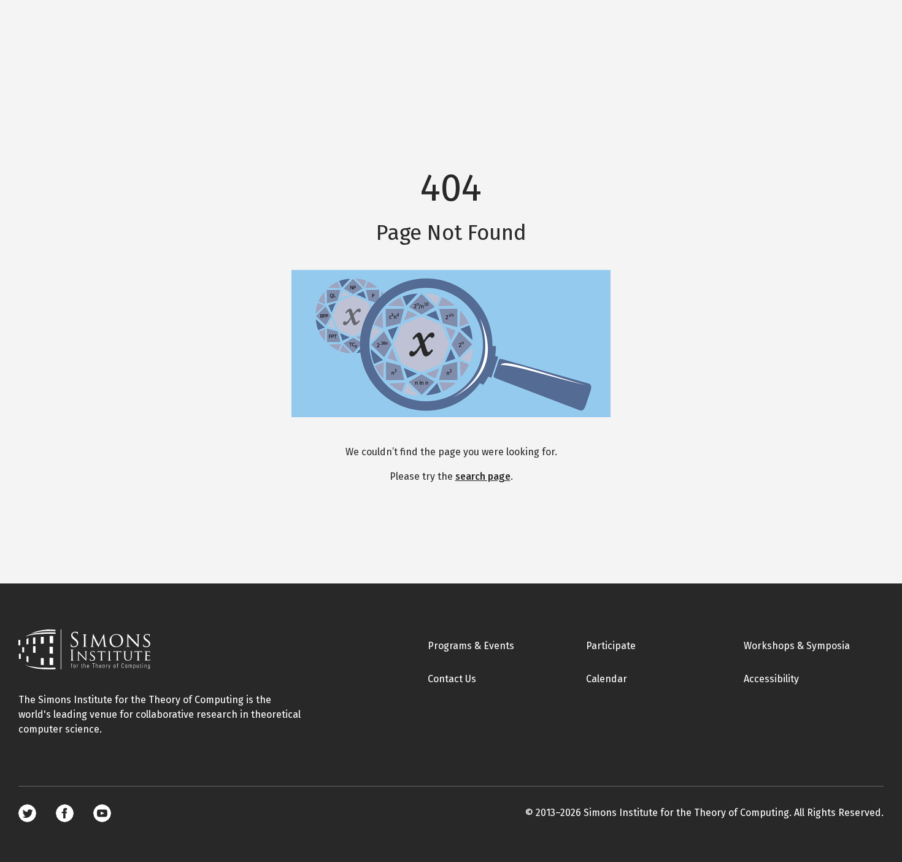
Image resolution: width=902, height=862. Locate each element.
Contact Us (452, 679)
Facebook (65, 813)
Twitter (27, 813)
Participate (611, 646)
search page (483, 476)
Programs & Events (471, 646)
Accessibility (771, 679)
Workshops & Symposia (797, 646)
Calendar (606, 679)
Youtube (102, 813)
